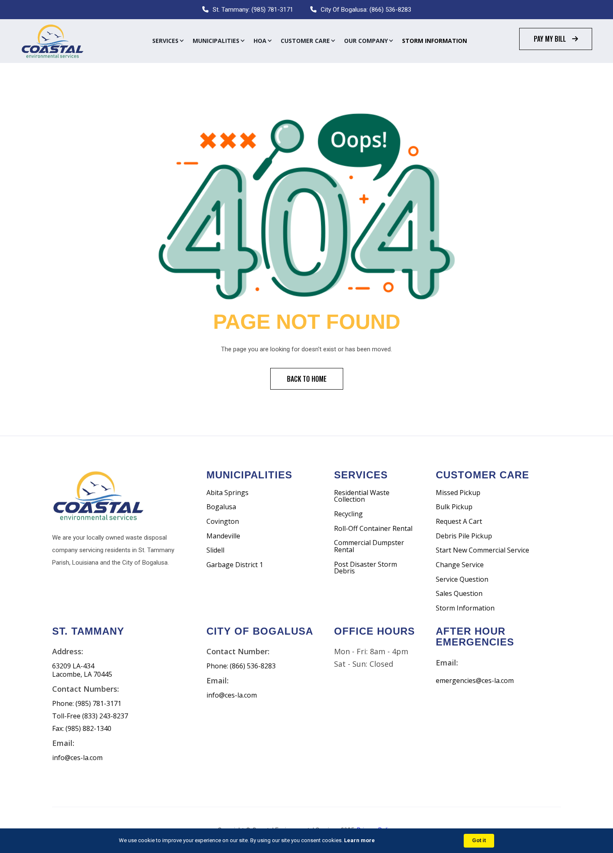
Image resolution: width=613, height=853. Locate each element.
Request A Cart (459, 521)
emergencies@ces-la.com (475, 680)
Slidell (215, 550)
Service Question (462, 579)
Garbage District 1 (234, 564)
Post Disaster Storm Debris (365, 568)
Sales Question (459, 593)
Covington (222, 521)
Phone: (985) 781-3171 (86, 703)
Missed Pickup (458, 492)
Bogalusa (221, 506)
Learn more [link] (359, 840)
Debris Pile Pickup (464, 536)
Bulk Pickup (454, 506)
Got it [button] (479, 840)
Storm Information (434, 41)
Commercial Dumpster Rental (369, 546)
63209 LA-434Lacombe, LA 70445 (82, 670)
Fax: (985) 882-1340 (81, 728)
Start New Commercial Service (482, 550)
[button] (168, 41)
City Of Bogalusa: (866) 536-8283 (366, 9)
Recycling (348, 514)
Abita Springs (227, 492)
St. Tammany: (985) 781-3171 (253, 9)
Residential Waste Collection (361, 496)
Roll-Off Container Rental (373, 528)
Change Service (460, 564)
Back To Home (307, 379)
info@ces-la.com (77, 757)
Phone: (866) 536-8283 (241, 666)
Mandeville (223, 536)
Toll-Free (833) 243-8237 (90, 716)
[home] (52, 41)
